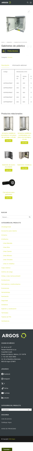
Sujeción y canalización (8, 309)
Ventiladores (5, 321)
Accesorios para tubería (9, 231)
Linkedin (6, 398)
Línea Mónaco (7, 255)
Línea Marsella (7, 243)
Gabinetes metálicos (24, 165)
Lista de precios (6, 419)
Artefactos (4, 239)
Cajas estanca (5, 268)
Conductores (5, 280)
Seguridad (4, 300)
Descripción (5, 65)
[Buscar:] (16, 217)
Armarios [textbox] (16, 410)
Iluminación (5, 296)
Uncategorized (6, 227)
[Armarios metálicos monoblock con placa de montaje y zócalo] (28, 46)
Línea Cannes (7, 251)
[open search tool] (27, 2)
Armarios (9, 42)
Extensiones (5, 288)
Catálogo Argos (6, 422)
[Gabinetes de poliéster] (31, 46)
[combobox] (16, 409)
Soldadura (4, 304)
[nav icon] (31, 2)
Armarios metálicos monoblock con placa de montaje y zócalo (8, 135)
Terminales (4, 313)
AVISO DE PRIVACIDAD (8, 429)
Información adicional (19, 65)
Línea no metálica (8, 263)
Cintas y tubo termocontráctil (10, 276)
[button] (28, 11)
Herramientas (5, 292)
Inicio (3, 42)
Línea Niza (6, 247)
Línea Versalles (8, 259)
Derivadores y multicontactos (10, 284)
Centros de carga (7, 272)
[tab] (5, 65)
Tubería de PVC (6, 317)
